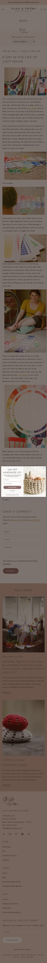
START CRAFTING (12, 487)
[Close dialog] (44, 468)
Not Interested (12, 490)
